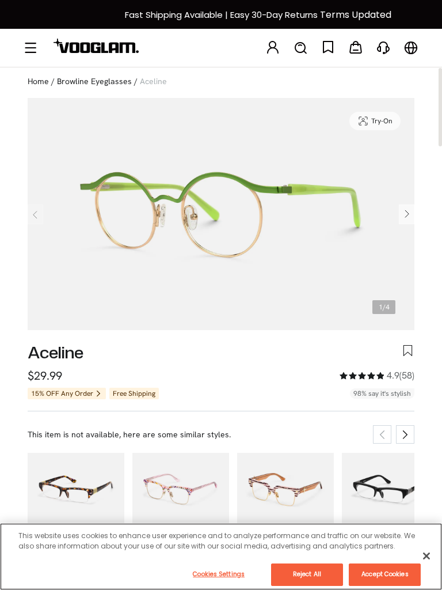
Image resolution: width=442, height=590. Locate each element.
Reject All (307, 574)
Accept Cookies (384, 574)
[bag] (355, 48)
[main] (221, 556)
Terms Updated (355, 14)
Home (38, 81)
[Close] (426, 556)
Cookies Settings (219, 574)
